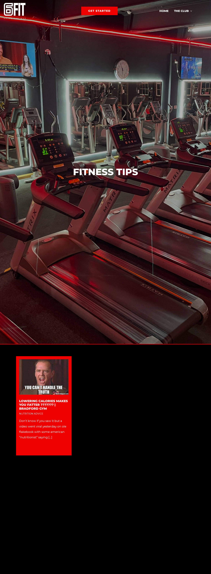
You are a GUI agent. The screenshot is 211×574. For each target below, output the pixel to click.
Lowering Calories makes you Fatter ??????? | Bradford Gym (43, 404)
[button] (99, 11)
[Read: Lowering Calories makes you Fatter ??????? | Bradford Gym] (43, 376)
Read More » (28, 447)
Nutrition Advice (31, 413)
